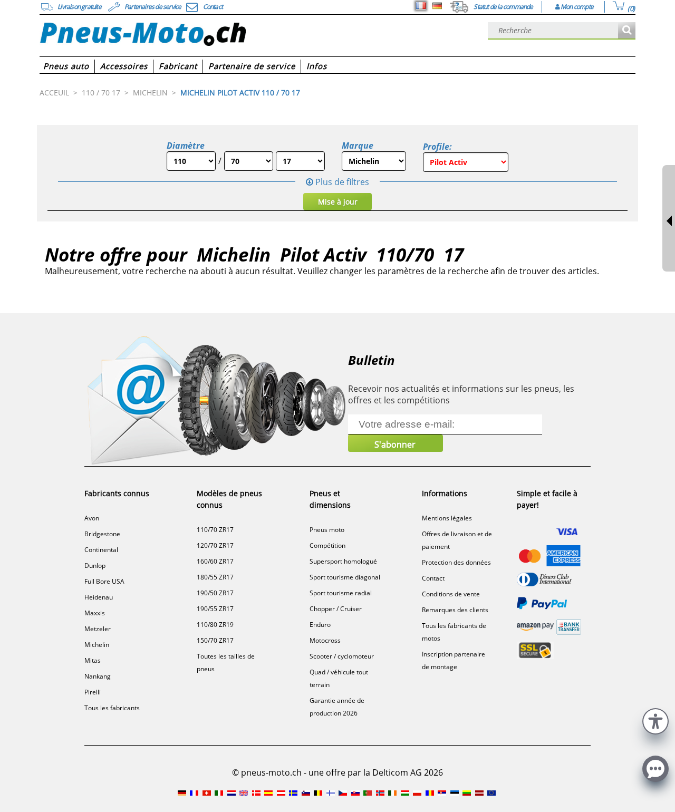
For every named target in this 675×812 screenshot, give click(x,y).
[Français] (421, 5)
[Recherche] (626, 31)
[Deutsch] (437, 5)
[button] (655, 720)
